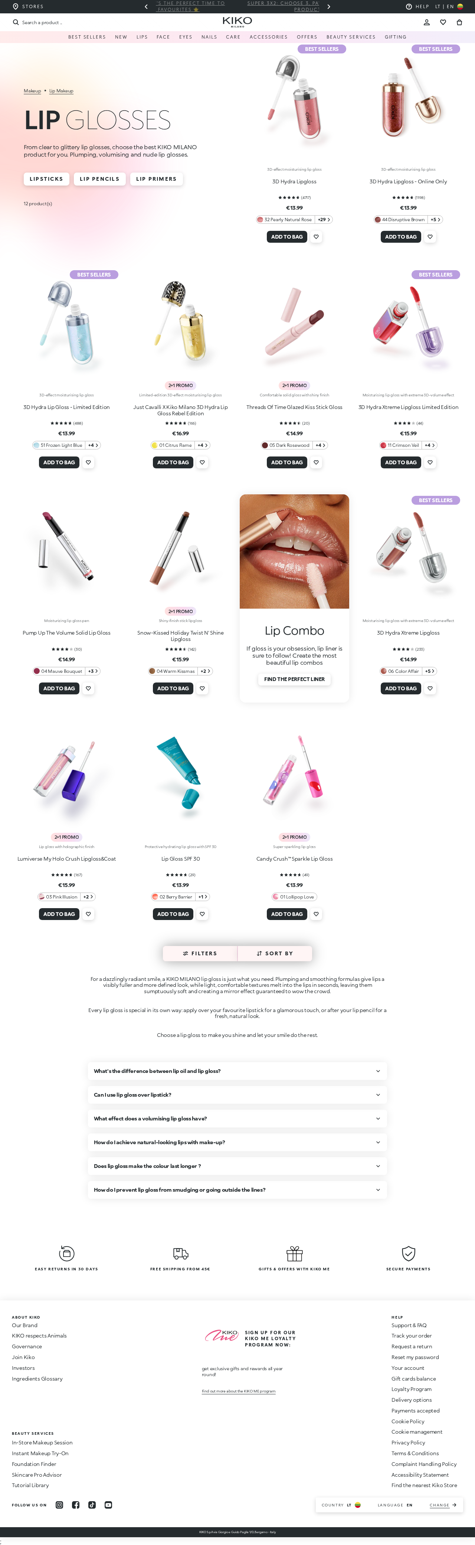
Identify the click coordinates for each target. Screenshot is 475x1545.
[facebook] (75, 1505)
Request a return (412, 1346)
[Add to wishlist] (316, 237)
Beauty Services (351, 37)
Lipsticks (46, 179)
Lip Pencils (100, 179)
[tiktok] (92, 1505)
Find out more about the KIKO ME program (239, 1391)
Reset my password (415, 1357)
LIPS (142, 37)
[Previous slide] (146, 6)
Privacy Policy (408, 1442)
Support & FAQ (409, 1325)
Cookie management (417, 1432)
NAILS (209, 37)
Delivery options (412, 1400)
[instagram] (59, 1505)
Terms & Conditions (415, 1453)
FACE (163, 37)
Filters (204, 953)
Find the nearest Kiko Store (424, 1485)
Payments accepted (415, 1410)
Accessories (269, 37)
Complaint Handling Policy (424, 1464)
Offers (307, 37)
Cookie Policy (408, 1421)
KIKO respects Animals (39, 1335)
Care (233, 37)
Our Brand (24, 1325)
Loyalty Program (412, 1389)
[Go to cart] (459, 22)
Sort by (279, 953)
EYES (186, 37)
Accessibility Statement (420, 1475)
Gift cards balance (414, 1378)
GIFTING (396, 37)
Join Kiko (23, 1357)
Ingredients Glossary (37, 1378)
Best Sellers (87, 37)
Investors (23, 1368)
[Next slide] (328, 6)
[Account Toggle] (426, 22)
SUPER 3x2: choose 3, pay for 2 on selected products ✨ (237, 6)
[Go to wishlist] (443, 22)
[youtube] (108, 1505)
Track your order (412, 1335)
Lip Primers (156, 179)
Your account (408, 1368)
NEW (121, 37)
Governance (27, 1346)
